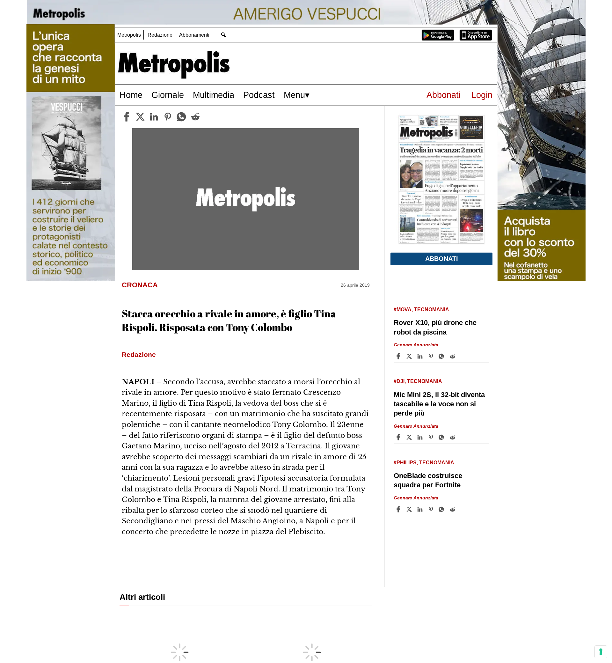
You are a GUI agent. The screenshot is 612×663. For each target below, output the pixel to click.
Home (131, 95)
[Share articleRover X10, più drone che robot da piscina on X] (410, 356)
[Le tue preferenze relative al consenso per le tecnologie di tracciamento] (601, 652)
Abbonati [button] (441, 258)
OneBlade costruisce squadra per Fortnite (428, 480)
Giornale (167, 95)
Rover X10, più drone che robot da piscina (435, 327)
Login (481, 95)
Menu (294, 95)
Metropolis (129, 35)
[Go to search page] (223, 35)
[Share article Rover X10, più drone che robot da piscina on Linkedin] (421, 356)
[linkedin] (154, 116)
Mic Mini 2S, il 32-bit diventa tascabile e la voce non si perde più (439, 404)
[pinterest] (167, 116)
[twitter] (140, 116)
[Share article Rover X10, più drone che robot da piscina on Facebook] (399, 356)
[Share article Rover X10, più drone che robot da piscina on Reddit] (453, 356)
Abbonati (443, 95)
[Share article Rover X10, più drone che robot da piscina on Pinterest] (431, 356)
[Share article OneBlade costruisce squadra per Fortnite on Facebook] (399, 509)
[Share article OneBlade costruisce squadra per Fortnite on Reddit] (453, 509)
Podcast (259, 95)
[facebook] (126, 116)
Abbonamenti (194, 35)
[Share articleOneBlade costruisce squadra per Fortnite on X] (410, 509)
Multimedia (213, 95)
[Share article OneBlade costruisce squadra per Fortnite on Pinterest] (431, 509)
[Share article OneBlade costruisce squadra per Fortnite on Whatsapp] (442, 509)
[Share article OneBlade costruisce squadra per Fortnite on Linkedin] (421, 509)
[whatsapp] (181, 116)
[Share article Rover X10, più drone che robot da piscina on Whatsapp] (442, 356)
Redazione (160, 35)
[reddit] (195, 116)
